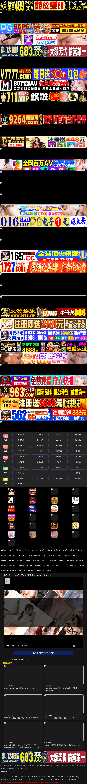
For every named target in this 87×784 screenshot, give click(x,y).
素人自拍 (78, 440)
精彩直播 (37, 555)
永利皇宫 (61, 560)
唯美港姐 (59, 446)
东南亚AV (78, 446)
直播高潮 (29, 555)
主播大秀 (60, 555)
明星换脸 (40, 462)
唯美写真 (59, 467)
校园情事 (40, 478)
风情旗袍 (21, 462)
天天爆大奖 (38, 565)
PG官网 (11, 550)
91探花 (40, 451)
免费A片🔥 (22, 571)
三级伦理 (21, 440)
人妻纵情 (59, 478)
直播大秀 (81, 565)
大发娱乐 (44, 560)
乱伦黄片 (75, 555)
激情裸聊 (3, 565)
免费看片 (65, 565)
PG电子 (41, 550)
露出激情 (40, 467)
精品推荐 (21, 435)
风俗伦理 (78, 478)
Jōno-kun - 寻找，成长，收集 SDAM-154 (60, 718)
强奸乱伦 (40, 435)
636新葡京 (79, 560)
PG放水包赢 (20, 555)
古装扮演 (21, 456)
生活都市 (21, 478)
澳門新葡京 (53, 560)
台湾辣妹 (21, 446)
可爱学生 (59, 456)
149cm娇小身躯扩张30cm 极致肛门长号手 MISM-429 (61, 689)
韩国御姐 (40, 446)
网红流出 (59, 451)
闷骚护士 (78, 462)
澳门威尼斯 (4, 571)
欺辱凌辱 (21, 451)
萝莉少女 (78, 435)
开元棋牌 (18, 550)
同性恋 (77, 473)
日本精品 (40, 440)
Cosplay (59, 440)
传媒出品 (21, 473)
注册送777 (57, 550)
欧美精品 (59, 435)
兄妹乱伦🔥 (31, 571)
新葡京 (72, 550)
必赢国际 (3, 555)
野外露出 (78, 451)
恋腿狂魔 (78, 456)
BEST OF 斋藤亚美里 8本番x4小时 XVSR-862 (21, 718)
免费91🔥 (13, 571)
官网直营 (26, 550)
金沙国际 (47, 565)
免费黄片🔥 (41, 571)
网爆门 (77, 467)
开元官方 (29, 565)
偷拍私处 (3, 560)
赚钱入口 (50, 571)
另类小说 (21, 484)
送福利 (65, 550)
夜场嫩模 (19, 560)
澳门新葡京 (35, 560)
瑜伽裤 (59, 462)
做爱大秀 (73, 565)
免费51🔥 (12, 565)
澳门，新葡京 (56, 565)
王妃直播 (67, 555)
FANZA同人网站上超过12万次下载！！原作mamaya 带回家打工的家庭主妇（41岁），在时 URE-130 (22, 747)
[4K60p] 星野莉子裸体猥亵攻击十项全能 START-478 (63, 746)
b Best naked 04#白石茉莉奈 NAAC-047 (20, 688)
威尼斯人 (3, 550)
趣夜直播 (11, 560)
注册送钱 (49, 550)
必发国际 (27, 560)
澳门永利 (34, 550)
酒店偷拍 (52, 555)
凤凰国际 (11, 555)
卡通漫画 (21, 467)
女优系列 (40, 456)
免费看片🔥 (70, 560)
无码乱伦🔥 (20, 565)
